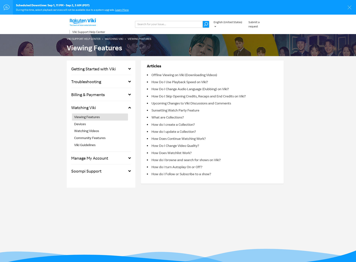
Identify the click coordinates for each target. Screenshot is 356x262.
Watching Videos (86, 131)
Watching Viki (114, 38)
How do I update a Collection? (173, 131)
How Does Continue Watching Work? (178, 138)
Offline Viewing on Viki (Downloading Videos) (184, 75)
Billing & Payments (88, 94)
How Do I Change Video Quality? (175, 145)
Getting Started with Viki (93, 68)
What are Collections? (167, 117)
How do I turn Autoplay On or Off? (176, 167)
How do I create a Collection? (173, 124)
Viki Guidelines (84, 145)
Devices (80, 124)
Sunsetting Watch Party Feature (175, 110)
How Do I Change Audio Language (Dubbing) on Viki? (190, 89)
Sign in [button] (281, 24)
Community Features (90, 138)
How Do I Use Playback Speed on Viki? (179, 82)
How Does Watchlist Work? (171, 153)
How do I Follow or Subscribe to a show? (181, 174)
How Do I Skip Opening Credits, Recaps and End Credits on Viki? (198, 96)
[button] (206, 24)
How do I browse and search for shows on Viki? (186, 160)
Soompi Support (86, 170)
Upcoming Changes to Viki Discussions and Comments (191, 103)
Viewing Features (139, 38)
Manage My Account (89, 158)
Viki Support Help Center (88, 32)
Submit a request (254, 24)
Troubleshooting (86, 81)
